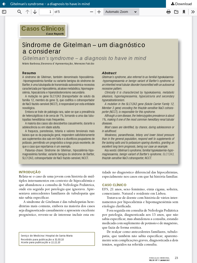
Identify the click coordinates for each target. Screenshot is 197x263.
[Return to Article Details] (4, 4)
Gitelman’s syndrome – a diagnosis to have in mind (50, 4)
